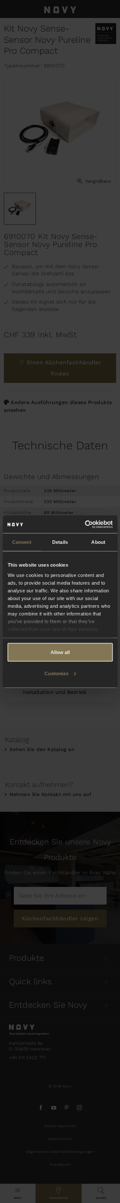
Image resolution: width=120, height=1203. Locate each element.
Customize (56, 673)
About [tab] (98, 542)
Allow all (60, 652)
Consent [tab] (21, 542)
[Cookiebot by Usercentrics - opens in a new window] (85, 524)
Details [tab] (60, 542)
